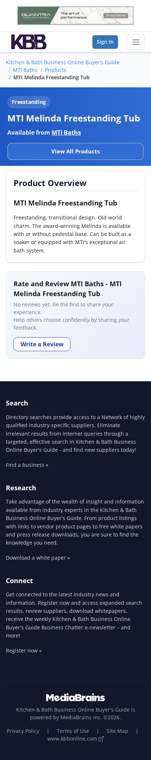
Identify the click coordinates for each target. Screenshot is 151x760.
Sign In (105, 41)
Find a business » (27, 464)
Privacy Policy (23, 730)
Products (55, 69)
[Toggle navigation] (136, 42)
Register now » (24, 650)
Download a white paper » (38, 557)
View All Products (75, 151)
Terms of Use (73, 730)
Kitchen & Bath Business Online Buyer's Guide (62, 62)
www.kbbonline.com (73, 738)
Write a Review (42, 344)
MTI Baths (25, 69)
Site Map (117, 730)
